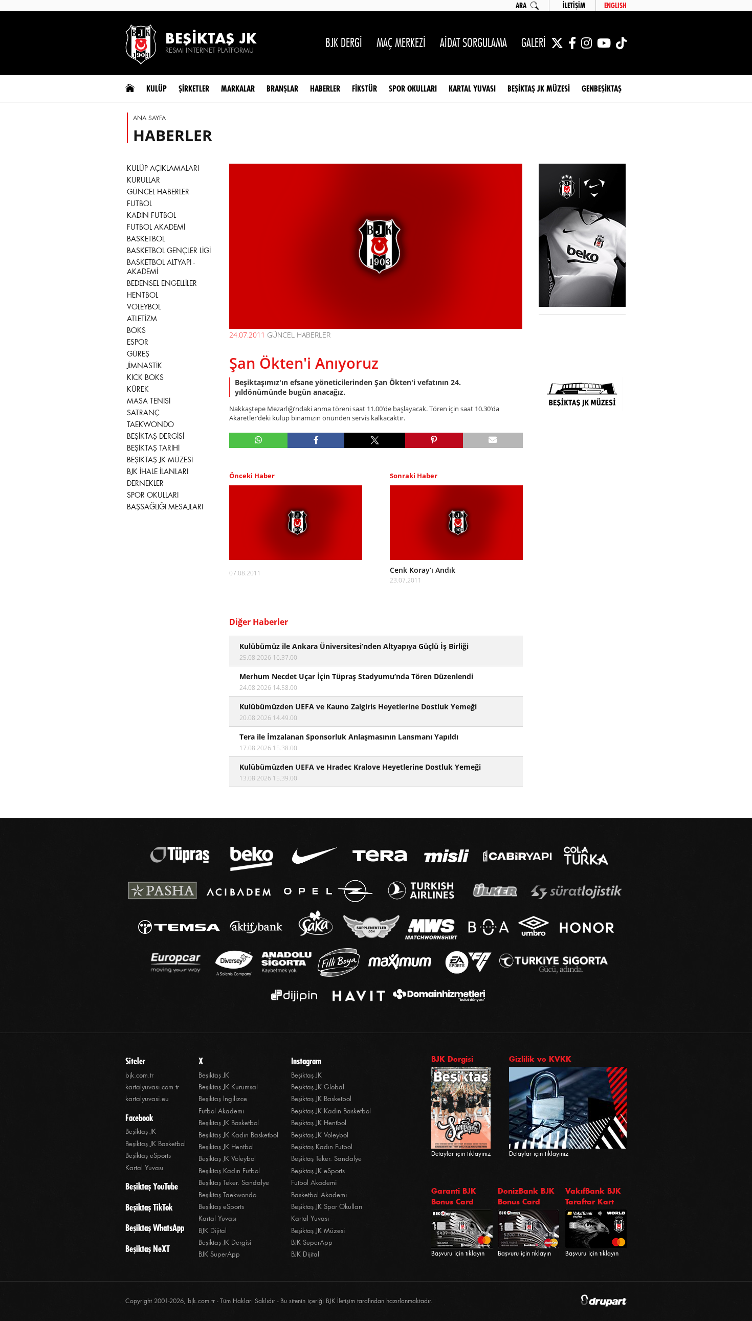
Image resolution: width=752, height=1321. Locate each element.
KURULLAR (143, 180)
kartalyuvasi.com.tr (152, 1087)
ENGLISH (615, 5)
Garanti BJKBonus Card (453, 1196)
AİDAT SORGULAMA (473, 42)
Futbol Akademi (221, 1111)
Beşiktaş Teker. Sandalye (233, 1182)
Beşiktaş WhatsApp (154, 1228)
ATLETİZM (142, 318)
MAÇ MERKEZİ (401, 42)
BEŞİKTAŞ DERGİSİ (155, 436)
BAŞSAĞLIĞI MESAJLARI (165, 506)
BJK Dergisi (452, 1059)
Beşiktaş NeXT (147, 1249)
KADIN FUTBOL (151, 215)
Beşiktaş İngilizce (222, 1098)
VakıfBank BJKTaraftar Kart (593, 1196)
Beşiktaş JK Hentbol (226, 1147)
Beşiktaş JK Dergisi (224, 1242)
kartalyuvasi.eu (147, 1098)
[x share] (374, 440)
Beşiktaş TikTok (148, 1207)
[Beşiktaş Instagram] (586, 43)
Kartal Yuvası (144, 1167)
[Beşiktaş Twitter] (557, 43)
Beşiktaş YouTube (151, 1186)
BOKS (136, 330)
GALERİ (533, 42)
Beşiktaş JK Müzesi (318, 1230)
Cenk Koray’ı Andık (422, 570)
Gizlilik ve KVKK (540, 1059)
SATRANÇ (143, 412)
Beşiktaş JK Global (317, 1087)
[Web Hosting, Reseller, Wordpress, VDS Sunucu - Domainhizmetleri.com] (436, 995)
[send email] (493, 440)
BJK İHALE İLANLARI (157, 471)
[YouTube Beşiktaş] (604, 43)
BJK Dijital (212, 1230)
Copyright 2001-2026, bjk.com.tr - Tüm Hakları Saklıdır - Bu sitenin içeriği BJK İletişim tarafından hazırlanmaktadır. (279, 1301)
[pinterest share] (434, 440)
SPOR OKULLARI (153, 495)
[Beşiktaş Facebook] (572, 43)
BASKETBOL (146, 238)
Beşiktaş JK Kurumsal (228, 1087)
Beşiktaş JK (140, 1131)
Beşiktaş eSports (148, 1155)
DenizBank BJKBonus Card (526, 1196)
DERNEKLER (145, 483)
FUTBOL (139, 203)
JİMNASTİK (144, 365)
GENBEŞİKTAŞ (602, 88)
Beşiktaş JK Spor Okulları (326, 1206)
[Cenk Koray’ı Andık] (456, 522)
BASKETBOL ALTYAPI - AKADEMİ (161, 267)
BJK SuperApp (219, 1254)
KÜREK (138, 389)
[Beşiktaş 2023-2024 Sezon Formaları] (582, 463)
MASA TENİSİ (148, 401)
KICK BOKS (145, 377)
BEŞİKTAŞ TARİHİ (153, 448)
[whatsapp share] (258, 440)
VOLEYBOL (144, 306)
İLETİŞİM (574, 5)
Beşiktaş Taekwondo (227, 1195)
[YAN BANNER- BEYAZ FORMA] (582, 236)
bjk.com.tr (139, 1075)
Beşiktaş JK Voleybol (227, 1158)
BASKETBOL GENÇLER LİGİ (169, 250)
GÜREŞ (138, 354)
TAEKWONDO (150, 424)
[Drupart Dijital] (604, 1301)
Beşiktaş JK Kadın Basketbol (238, 1135)
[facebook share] (315, 440)
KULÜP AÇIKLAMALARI (163, 168)
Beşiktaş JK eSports (318, 1171)
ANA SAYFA (149, 118)
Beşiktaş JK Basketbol (155, 1143)
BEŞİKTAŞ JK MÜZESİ (160, 459)
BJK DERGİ (343, 42)
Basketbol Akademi (319, 1195)
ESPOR (137, 342)
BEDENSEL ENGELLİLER (162, 283)
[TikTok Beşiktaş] (621, 43)
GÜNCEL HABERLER (158, 191)
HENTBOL (142, 295)
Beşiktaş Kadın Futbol (229, 1171)
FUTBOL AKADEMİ (156, 227)
